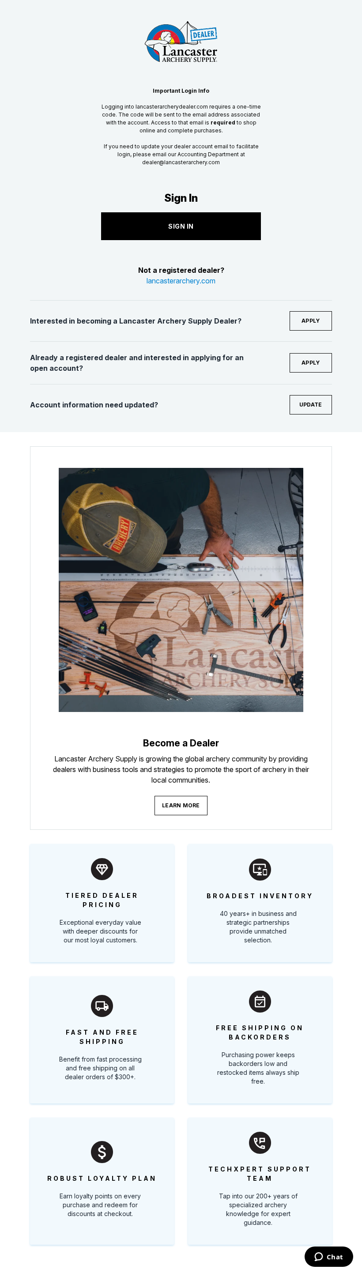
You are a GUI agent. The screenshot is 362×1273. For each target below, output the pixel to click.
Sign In (181, 226)
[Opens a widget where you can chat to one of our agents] (328, 1258)
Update (310, 404)
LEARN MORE (181, 805)
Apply (311, 320)
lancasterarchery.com (181, 280)
